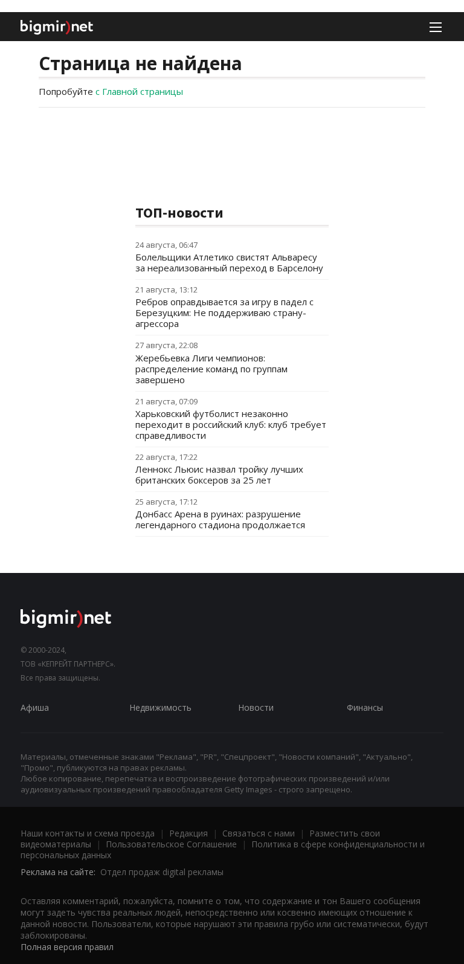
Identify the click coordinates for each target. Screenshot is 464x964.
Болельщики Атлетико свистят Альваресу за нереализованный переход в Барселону (229, 262)
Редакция (188, 833)
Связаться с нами (258, 833)
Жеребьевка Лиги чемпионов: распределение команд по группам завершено (211, 369)
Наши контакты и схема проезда (88, 833)
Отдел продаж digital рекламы (162, 872)
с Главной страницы (139, 91)
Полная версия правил (67, 947)
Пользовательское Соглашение (171, 844)
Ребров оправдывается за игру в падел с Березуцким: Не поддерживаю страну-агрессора (224, 312)
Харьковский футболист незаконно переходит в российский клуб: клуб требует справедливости (230, 424)
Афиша (35, 707)
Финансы (365, 707)
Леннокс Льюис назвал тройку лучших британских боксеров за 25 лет (219, 474)
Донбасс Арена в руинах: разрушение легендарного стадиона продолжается (220, 519)
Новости (256, 707)
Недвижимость (160, 707)
